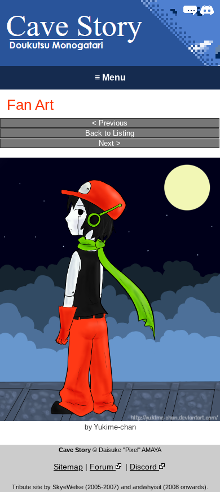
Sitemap (68, 466)
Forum (103, 466)
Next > (110, 143)
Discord (144, 466)
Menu (110, 77)
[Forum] (190, 10)
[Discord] (207, 10)
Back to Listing (109, 133)
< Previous (109, 123)
